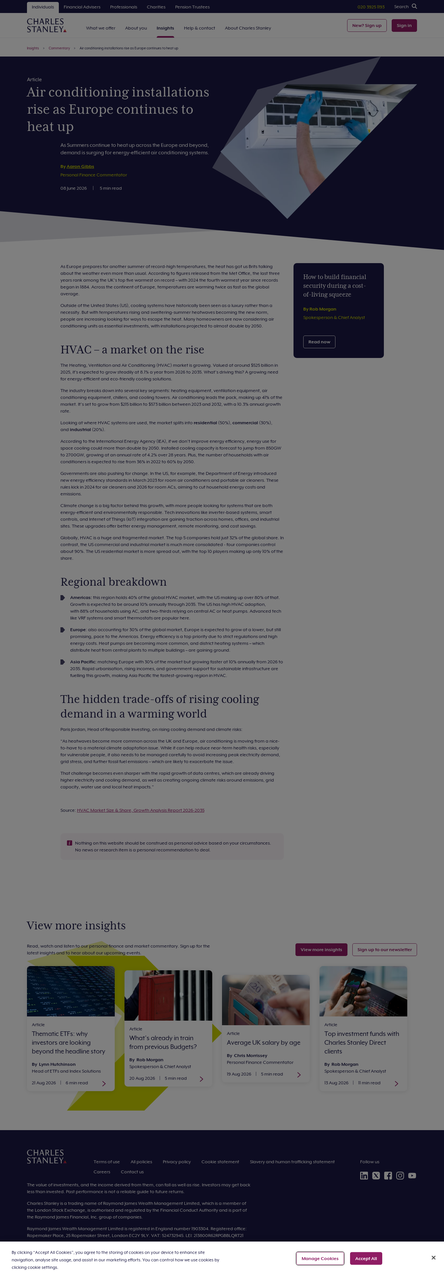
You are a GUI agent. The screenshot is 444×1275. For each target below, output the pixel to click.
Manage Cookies (320, 1258)
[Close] (433, 1257)
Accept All (366, 1258)
